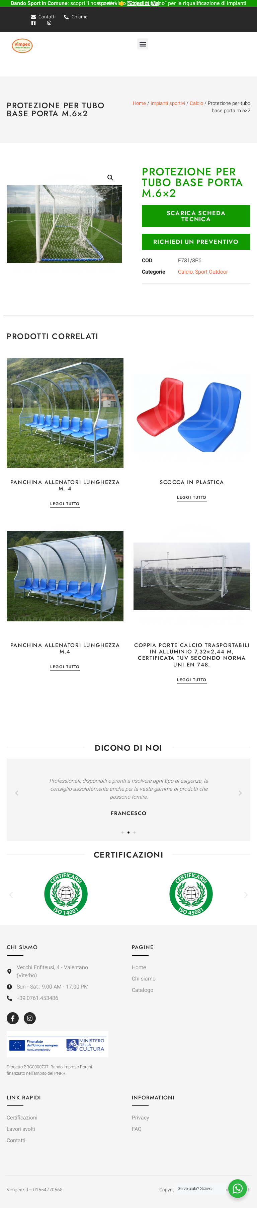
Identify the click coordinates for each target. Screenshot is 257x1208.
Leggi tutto (65, 504)
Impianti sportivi (168, 103)
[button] (142, 43)
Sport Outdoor (211, 272)
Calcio (196, 103)
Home (139, 103)
